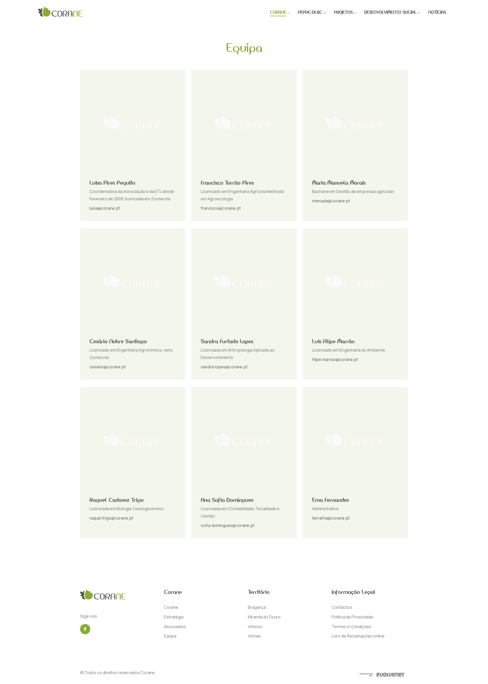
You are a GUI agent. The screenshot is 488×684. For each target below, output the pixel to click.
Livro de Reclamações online (358, 636)
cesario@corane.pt (107, 367)
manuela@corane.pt (331, 201)
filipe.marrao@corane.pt (335, 359)
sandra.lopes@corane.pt (224, 367)
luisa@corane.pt (104, 208)
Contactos (342, 607)
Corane (171, 607)
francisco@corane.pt (221, 208)
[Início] (60, 13)
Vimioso (255, 626)
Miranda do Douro (264, 617)
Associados (175, 626)
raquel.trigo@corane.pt (111, 518)
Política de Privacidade (352, 617)
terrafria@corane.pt (331, 518)
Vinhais (254, 636)
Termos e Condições (351, 626)
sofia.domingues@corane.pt (227, 525)
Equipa (170, 636)
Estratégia (174, 617)
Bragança (257, 607)
